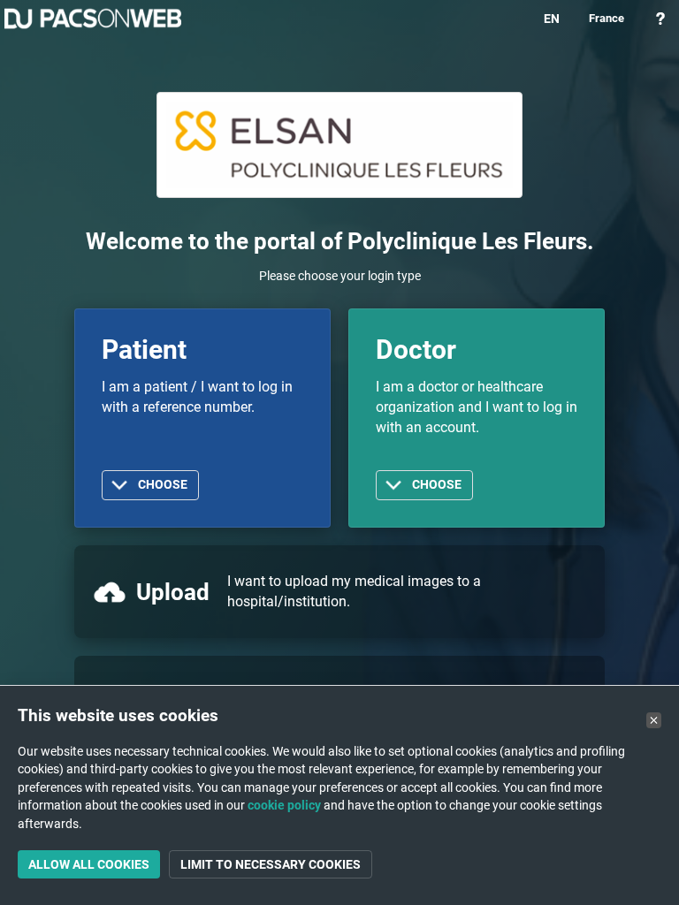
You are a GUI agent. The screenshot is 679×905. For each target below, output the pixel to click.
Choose (162, 484)
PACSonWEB (92, 18)
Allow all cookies (88, 864)
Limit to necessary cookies (270, 864)
